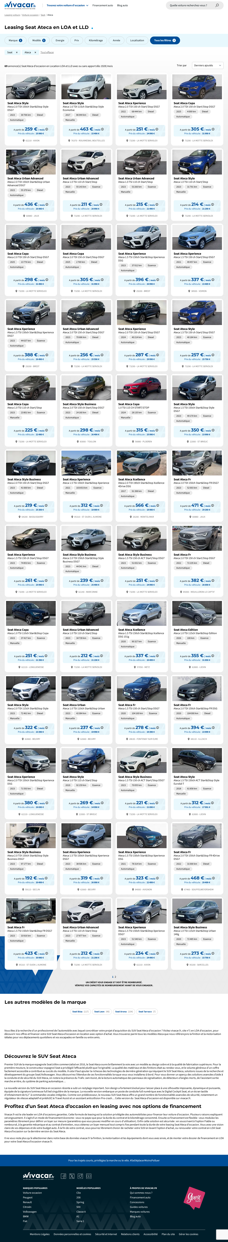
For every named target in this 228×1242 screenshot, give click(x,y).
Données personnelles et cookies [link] (72, 1234)
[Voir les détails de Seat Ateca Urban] (86, 709)
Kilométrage (96, 40)
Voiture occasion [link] (32, 1193)
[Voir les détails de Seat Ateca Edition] (197, 635)
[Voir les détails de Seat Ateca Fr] (197, 485)
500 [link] (78, 1207)
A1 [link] (77, 1216)
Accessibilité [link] (151, 1234)
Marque (13, 40)
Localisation (137, 40)
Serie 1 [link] (80, 1221)
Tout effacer (47, 52)
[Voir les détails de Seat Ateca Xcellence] (142, 485)
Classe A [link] (81, 1212)
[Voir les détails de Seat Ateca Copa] (197, 109)
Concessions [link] (137, 1202)
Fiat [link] (25, 1221)
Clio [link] (78, 1193)
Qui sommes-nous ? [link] (141, 1193)
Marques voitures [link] (140, 1212)
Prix (76, 40)
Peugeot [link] (27, 1197)
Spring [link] (80, 1202)
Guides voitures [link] (139, 1207)
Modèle (36, 40)
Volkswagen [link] (30, 1212)
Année (116, 40)
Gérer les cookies (188, 1234)
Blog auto (122, 5)
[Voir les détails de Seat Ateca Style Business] (86, 410)
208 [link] (78, 1197)
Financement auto (102, 5)
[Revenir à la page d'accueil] (20, 5)
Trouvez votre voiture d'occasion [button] (66, 5)
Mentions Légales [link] (40, 1234)
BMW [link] (26, 1216)
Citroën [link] (27, 1207)
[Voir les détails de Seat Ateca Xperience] (142, 109)
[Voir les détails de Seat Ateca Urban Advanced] (31, 184)
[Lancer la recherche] (217, 5)
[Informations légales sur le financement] (46, 129)
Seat (9, 52)
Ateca (28, 52)
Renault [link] (27, 1202)
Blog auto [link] (135, 1216)
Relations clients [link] (130, 1234)
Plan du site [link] (168, 1234)
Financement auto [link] (140, 1197)
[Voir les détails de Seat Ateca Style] (31, 109)
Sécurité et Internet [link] (106, 1234)
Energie (60, 40)
